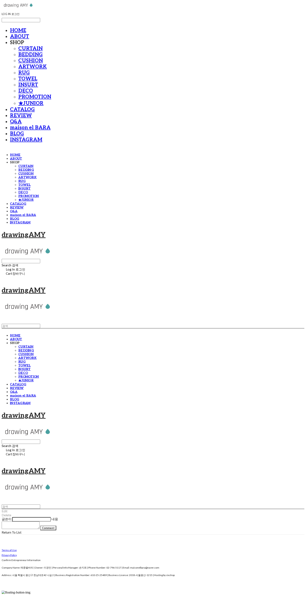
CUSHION (30, 61)
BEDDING (30, 55)
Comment (48, 528)
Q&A (16, 122)
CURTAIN (30, 49)
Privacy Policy (9, 555)
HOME (18, 30)
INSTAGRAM (26, 140)
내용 (54, 519)
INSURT (28, 85)
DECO (25, 91)
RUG (24, 73)
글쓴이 (7, 519)
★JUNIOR (31, 103)
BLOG (17, 134)
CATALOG (22, 110)
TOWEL (27, 79)
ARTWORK (32, 67)
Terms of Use (9, 550)
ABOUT (19, 37)
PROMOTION (34, 97)
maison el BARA (30, 128)
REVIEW (21, 116)
